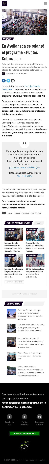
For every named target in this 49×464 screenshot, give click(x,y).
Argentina (10, 213)
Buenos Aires (26, 213)
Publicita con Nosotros (25, 433)
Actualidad (10, 229)
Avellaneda (7, 39)
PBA (33, 213)
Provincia (39, 213)
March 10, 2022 (24, 176)
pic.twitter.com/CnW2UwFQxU (24, 167)
